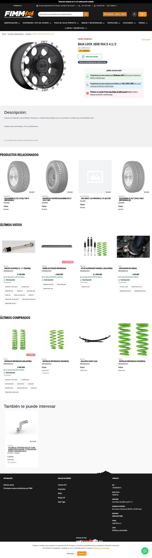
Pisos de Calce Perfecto (65, 23)
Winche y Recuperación (91, 23)
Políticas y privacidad (119, 530)
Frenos (142, 23)
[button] (38, 66)
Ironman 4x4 (62, 485)
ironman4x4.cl (18, 6)
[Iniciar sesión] (134, 14)
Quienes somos (9, 485)
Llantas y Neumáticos (74, 28)
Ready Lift (61, 497)
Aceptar (82, 553)
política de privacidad (101, 548)
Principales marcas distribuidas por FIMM (18, 488)
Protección (112, 23)
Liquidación (110, 14)
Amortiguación (10, 23)
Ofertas (117, 14)
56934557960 (100, 6)
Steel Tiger (61, 502)
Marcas (123, 14)
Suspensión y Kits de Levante (36, 23)
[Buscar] (86, 14)
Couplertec (61, 489)
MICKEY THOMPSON (85, 39)
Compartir (147, 40)
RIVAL (60, 493)
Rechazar (70, 553)
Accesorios (128, 23)
